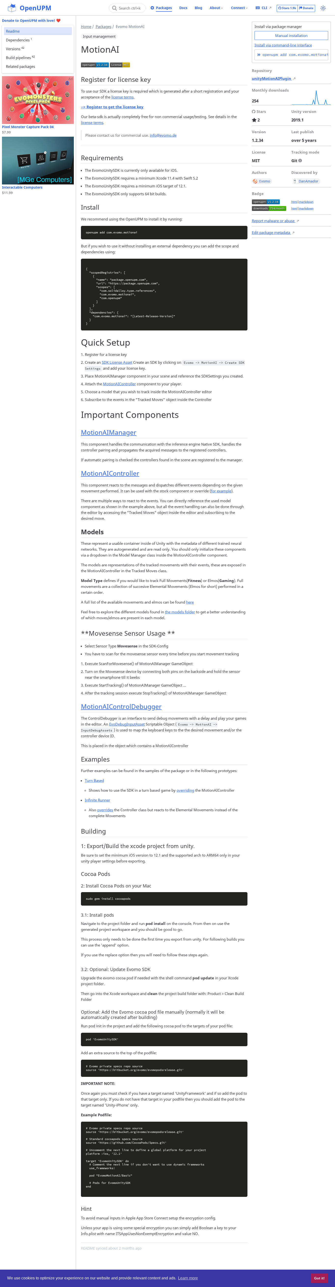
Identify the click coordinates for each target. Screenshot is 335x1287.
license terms (122, 97)
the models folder (180, 611)
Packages (164, 7)
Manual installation (291, 35)
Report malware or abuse (274, 220)
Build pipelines (20, 57)
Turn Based (94, 780)
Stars (288, 8)
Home (86, 26)
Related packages (20, 66)
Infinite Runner (97, 800)
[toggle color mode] (323, 8)
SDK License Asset (117, 362)
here (190, 602)
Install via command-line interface (283, 45)
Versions (15, 48)
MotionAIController (119, 383)
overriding (185, 790)
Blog (198, 7)
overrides (105, 809)
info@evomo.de (163, 135)
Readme (13, 31)
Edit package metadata (271, 232)
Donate (307, 8)
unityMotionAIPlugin (272, 78)
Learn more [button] (188, 1278)
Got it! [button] (319, 1278)
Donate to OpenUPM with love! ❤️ (31, 20)
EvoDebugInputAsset (127, 724)
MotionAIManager (108, 432)
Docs (183, 7)
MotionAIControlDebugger (121, 706)
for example (221, 490)
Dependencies (19, 39)
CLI (264, 7)
